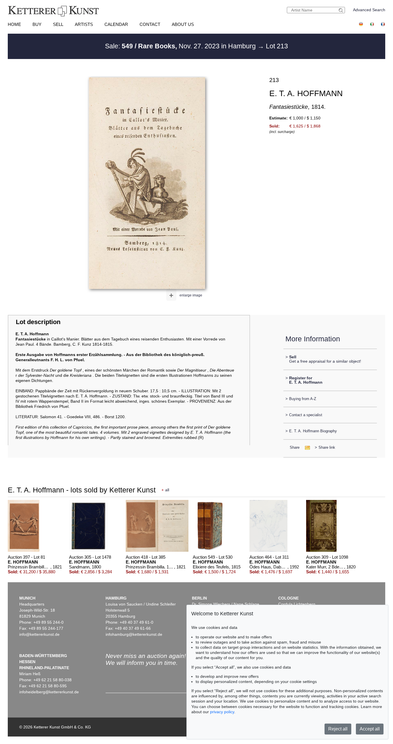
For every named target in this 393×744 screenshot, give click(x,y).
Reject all (338, 728)
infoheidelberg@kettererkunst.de (49, 692)
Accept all (370, 728)
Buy (37, 24)
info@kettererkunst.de (39, 634)
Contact (150, 24)
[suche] (341, 10)
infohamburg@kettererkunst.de (134, 634)
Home (14, 24)
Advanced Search (369, 9)
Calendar (116, 24)
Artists (84, 24)
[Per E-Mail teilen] (306, 447)
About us (183, 24)
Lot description (38, 322)
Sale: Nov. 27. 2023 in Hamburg (181, 46)
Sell (58, 24)
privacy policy (222, 711)
